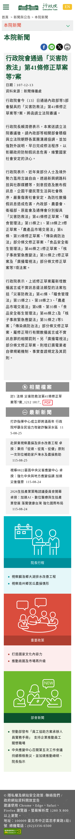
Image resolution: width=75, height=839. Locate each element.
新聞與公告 (22, 17)
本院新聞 (41, 17)
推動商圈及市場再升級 (29, 661)
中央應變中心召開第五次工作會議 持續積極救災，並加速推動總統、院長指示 (37, 755)
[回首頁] (38, 7)
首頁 (5, 17)
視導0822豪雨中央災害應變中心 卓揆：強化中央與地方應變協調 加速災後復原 (36, 476)
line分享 (51, 47)
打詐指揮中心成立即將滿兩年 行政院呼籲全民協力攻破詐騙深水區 (37, 427)
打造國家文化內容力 (27, 654)
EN (67, 7)
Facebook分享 (43, 47)
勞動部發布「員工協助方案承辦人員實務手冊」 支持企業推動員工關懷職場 (37, 737)
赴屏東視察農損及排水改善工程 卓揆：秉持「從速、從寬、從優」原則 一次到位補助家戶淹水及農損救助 (37, 451)
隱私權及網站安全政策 (26, 795)
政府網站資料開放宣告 (22, 800)
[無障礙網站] (12, 832)
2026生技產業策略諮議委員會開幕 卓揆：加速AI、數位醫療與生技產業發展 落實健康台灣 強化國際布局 (36, 500)
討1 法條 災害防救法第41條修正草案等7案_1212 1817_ (36, 399)
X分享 (59, 47)
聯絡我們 (53, 795)
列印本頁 (67, 47)
